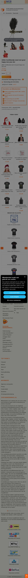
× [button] (24, 276)
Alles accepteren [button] (15, 292)
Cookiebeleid (5, 289)
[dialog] (14, 289)
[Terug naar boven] (26, 576)
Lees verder (13, 289)
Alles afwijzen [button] (14, 296)
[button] (14, 300)
